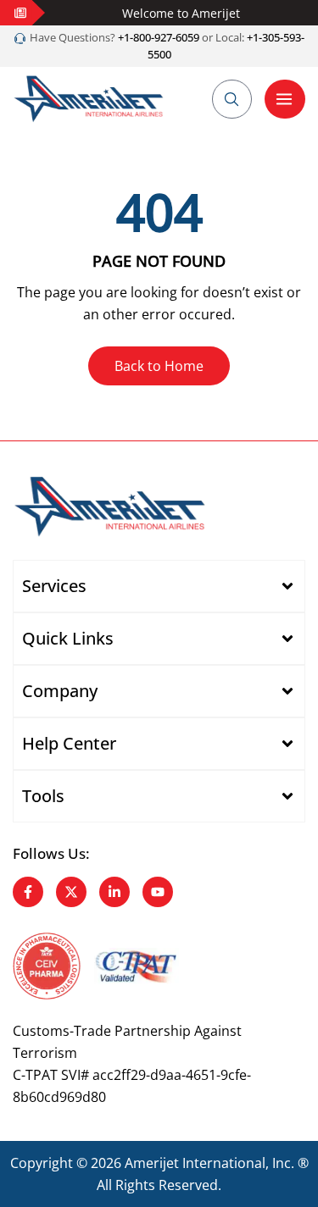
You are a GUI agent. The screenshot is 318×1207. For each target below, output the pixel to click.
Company (60, 690)
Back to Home (159, 366)
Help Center (69, 743)
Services (54, 585)
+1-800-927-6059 (157, 37)
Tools (43, 795)
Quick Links (68, 638)
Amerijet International (195, 1163)
